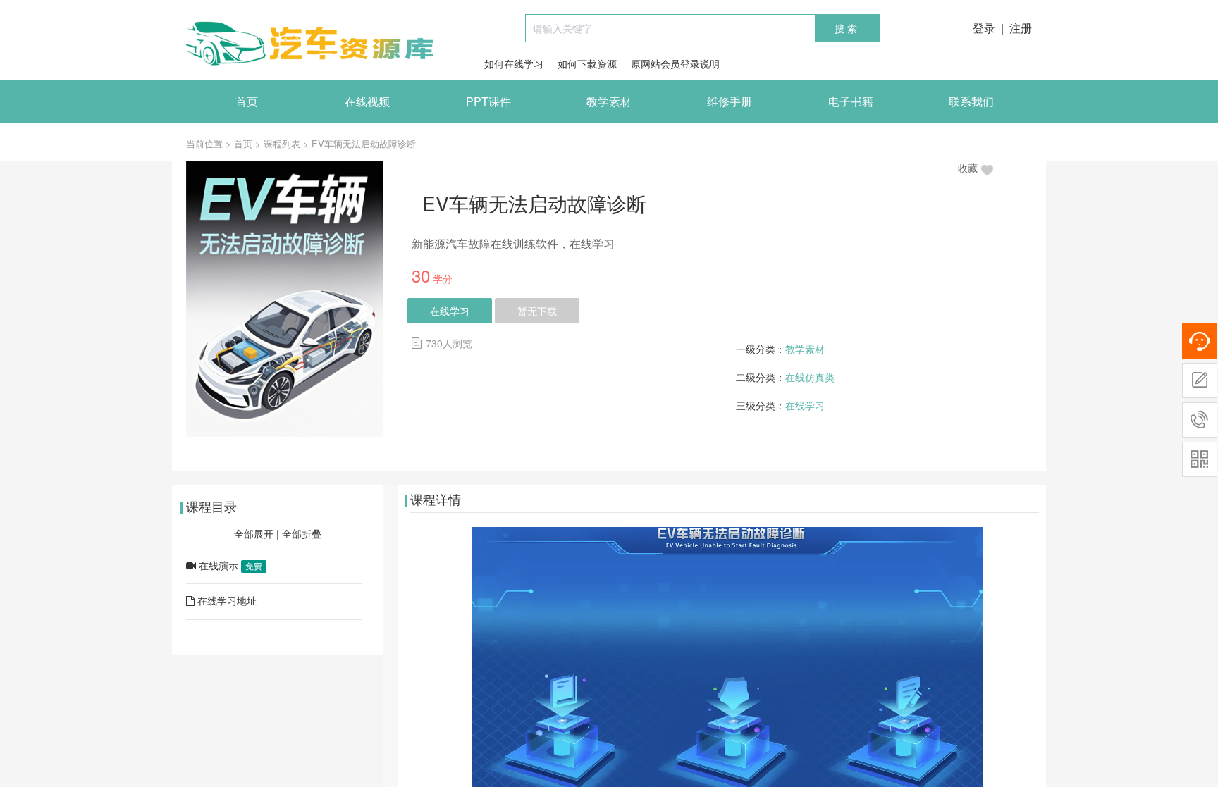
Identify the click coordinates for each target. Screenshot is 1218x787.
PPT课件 (488, 101)
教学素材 (609, 101)
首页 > (247, 143)
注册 (1020, 28)
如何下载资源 (587, 63)
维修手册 (729, 101)
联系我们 (971, 101)
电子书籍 (850, 101)
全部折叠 (301, 533)
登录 (984, 28)
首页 (246, 101)
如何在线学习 (513, 63)
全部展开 (253, 533)
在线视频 (367, 101)
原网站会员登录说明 (675, 63)
